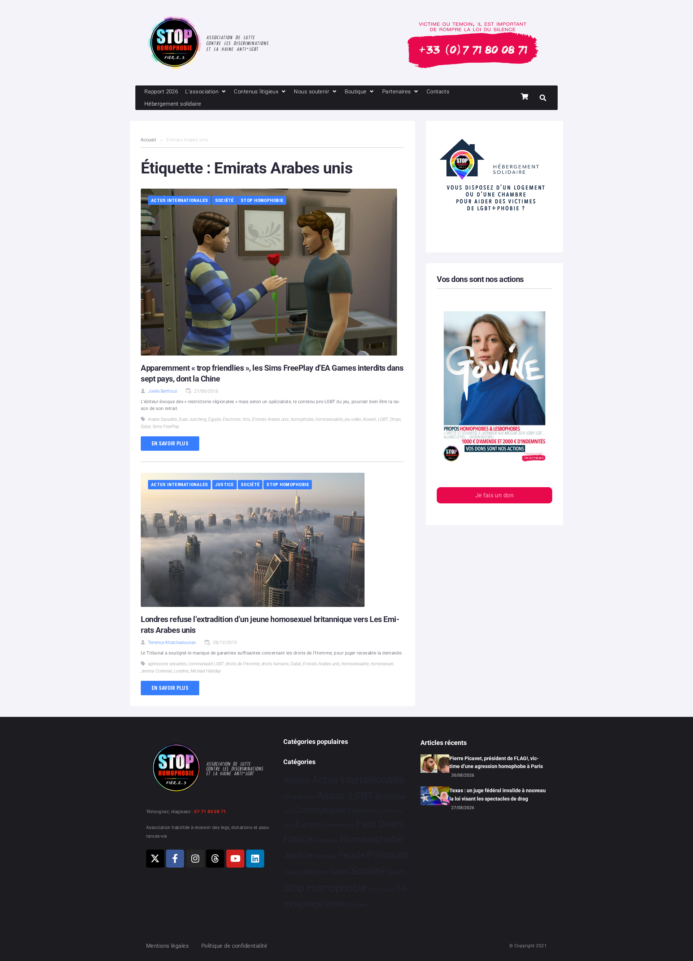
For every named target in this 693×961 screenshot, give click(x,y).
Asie (309, 797)
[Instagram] (195, 859)
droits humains (275, 663)
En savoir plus (170, 443)
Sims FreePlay (166, 426)
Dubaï (296, 663)
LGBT (383, 419)
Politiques (388, 854)
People (351, 855)
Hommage (326, 840)
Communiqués (320, 810)
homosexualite (329, 419)
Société (224, 200)
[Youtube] (235, 859)
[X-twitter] (155, 859)
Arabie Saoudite (162, 419)
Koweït (369, 419)
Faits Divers (380, 824)
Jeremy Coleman (156, 671)
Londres (181, 671)
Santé (339, 871)
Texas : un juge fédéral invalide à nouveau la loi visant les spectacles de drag (497, 794)
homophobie (302, 419)
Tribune (387, 889)
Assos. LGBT (345, 796)
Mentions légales (167, 946)
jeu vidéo (353, 419)
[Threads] (215, 859)
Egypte (214, 419)
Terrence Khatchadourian (172, 642)
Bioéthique (391, 797)
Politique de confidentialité (234, 946)
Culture (358, 810)
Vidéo (335, 903)
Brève (288, 811)
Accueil (148, 139)
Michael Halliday (206, 671)
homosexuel (382, 663)
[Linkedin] (255, 859)
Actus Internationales (179, 200)
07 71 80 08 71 (210, 811)
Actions (297, 780)
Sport (396, 872)
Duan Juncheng (192, 419)
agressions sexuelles (167, 663)
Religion (316, 872)
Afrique (293, 797)
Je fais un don (494, 495)
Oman (395, 419)
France (297, 839)
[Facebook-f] (175, 859)
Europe (307, 824)
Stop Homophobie (262, 200)
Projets (292, 872)
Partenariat (325, 856)
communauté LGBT (206, 663)
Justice (224, 484)
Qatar (146, 426)
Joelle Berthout (162, 391)
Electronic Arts (236, 419)
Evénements (337, 825)
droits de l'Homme (243, 663)
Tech (373, 889)
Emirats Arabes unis (270, 419)
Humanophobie (371, 839)
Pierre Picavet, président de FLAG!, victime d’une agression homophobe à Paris (496, 762)
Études (358, 904)
